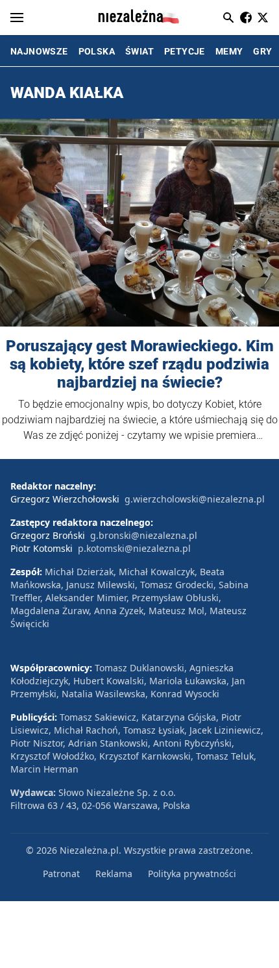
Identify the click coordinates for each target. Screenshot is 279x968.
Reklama (113, 873)
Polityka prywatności (192, 873)
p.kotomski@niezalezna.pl (134, 548)
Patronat (61, 873)
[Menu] (17, 17)
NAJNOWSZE (39, 51)
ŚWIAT (139, 51)
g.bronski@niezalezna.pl (143, 535)
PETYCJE (184, 51)
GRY (262, 51)
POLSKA (97, 51)
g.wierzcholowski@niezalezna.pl (195, 499)
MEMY (229, 51)
